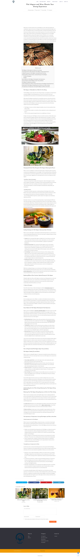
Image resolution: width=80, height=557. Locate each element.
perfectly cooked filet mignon (40, 310)
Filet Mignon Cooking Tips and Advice (29, 82)
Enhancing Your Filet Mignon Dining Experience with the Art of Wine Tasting (36, 85)
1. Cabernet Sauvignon (27, 76)
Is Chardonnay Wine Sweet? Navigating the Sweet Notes (40, 500)
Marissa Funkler (31, 10)
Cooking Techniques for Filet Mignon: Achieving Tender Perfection (34, 73)
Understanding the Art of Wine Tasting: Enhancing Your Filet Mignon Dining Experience (38, 83)
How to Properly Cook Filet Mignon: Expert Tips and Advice (32, 80)
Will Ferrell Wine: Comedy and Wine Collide (23, 500)
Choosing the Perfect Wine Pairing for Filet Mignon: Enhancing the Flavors (35, 71)
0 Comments (50, 10)
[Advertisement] (40, 19)
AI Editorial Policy (40, 555)
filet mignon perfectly (51, 320)
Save (46, 482)
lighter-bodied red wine (46, 405)
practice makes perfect (28, 271)
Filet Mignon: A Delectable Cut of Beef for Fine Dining (32, 70)
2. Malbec (25, 77)
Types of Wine (44, 10)
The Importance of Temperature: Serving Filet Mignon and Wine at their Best (36, 86)
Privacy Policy (42, 550)
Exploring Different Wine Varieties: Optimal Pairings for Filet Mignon (34, 74)
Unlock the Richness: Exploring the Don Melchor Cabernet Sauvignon (56, 499)
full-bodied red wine (48, 287)
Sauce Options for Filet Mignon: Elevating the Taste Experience (33, 79)
